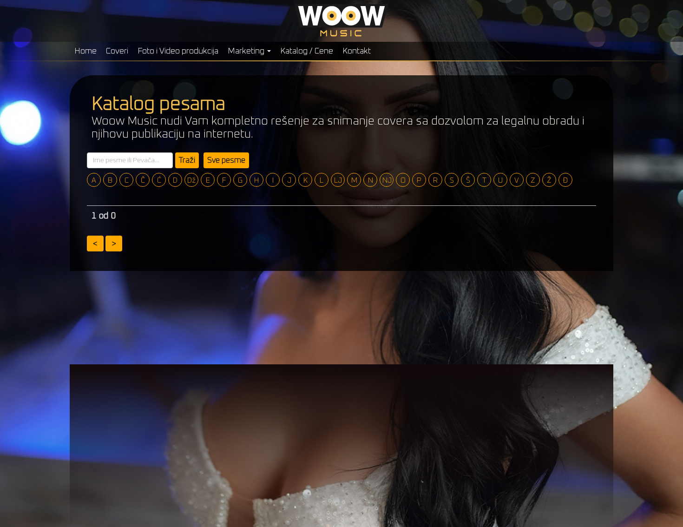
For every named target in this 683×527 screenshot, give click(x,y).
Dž (191, 180)
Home (85, 51)
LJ (338, 180)
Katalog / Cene (306, 51)
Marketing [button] (247, 51)
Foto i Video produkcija (178, 51)
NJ (387, 180)
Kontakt (356, 51)
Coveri (117, 51)
